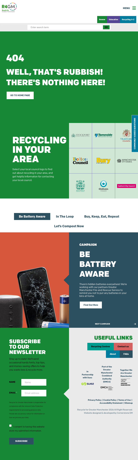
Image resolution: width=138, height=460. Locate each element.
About (113, 354)
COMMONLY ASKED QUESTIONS (134, 133)
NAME (12, 382)
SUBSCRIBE (21, 441)
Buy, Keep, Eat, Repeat (101, 216)
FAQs (126, 354)
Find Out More (91, 305)
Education (113, 19)
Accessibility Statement (111, 403)
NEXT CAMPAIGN (102, 324)
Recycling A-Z (128, 19)
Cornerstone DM (125, 413)
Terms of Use (124, 400)
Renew (102, 19)
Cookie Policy (109, 400)
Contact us (123, 346)
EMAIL (13, 392)
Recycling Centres (100, 346)
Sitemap (129, 403)
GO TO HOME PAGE (20, 95)
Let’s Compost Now (69, 226)
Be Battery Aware (32, 216)
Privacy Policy (94, 400)
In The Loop (65, 216)
